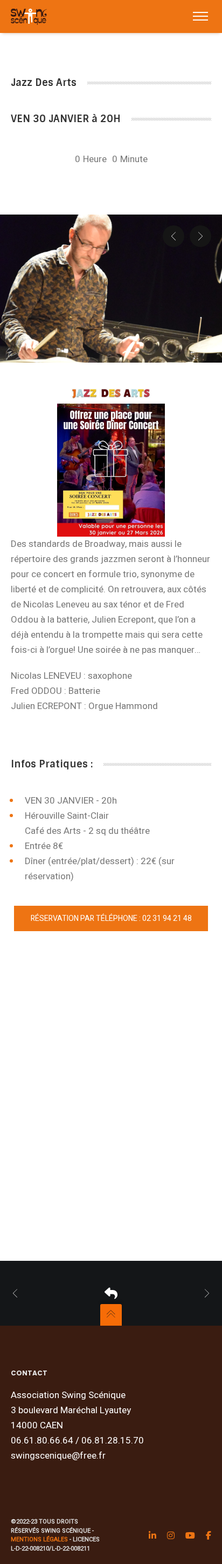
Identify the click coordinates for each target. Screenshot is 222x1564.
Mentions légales (39, 1539)
